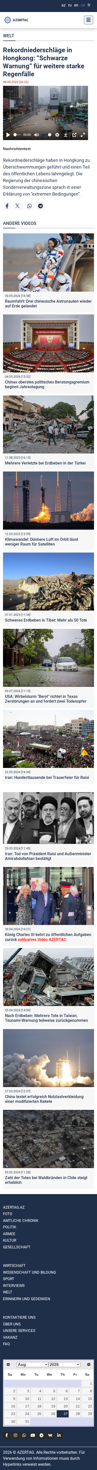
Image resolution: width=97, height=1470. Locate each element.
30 (13, 1421)
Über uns (12, 1324)
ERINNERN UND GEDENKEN (26, 1299)
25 (39, 1414)
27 (66, 1414)
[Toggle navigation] (87, 20)
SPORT (8, 1279)
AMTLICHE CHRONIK (20, 1220)
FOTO (7, 1214)
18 (39, 1406)
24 (27, 1414)
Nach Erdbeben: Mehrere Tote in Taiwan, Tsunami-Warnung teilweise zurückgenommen (46, 1018)
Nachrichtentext (17, 149)
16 (13, 1406)
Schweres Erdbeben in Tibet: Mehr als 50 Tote (46, 620)
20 (66, 1406)
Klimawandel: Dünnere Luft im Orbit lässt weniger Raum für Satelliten (41, 542)
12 (53, 1399)
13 (66, 1399)
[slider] (17, 134)
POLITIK (9, 1227)
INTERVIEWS (14, 1285)
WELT (8, 35)
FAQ (6, 1344)
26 (53, 1414)
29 (90, 1414)
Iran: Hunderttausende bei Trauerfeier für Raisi (47, 777)
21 (78, 1406)
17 (27, 1406)
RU (70, 5)
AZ (63, 5)
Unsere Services (19, 1330)
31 (27, 1421)
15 (90, 1399)
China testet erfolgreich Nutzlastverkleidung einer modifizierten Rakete (44, 1099)
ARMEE (9, 1234)
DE (83, 5)
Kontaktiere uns (19, 1317)
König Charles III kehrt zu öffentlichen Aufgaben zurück (48, 937)
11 (39, 1399)
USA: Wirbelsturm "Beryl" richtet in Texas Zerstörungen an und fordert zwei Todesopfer (46, 699)
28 (78, 1414)
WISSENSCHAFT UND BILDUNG (29, 1272)
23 (13, 1414)
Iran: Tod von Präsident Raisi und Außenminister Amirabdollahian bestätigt (48, 856)
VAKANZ (10, 1337)
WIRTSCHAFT (14, 1265)
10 (27, 1399)
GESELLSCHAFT (16, 1247)
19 (53, 1406)
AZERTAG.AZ (14, 1207)
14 (78, 1399)
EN (76, 5)
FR (89, 5)
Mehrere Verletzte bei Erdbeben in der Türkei (45, 463)
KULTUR (9, 1240)
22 (90, 1406)
